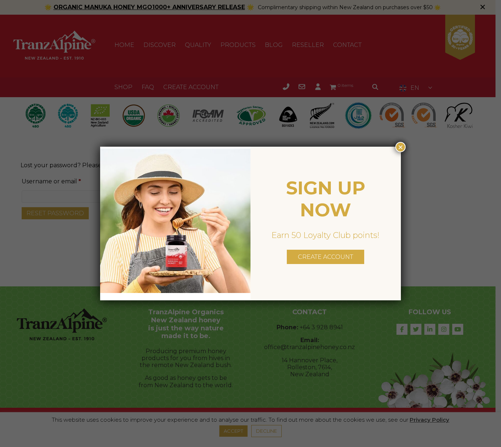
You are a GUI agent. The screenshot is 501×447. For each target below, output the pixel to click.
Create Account (325, 256)
